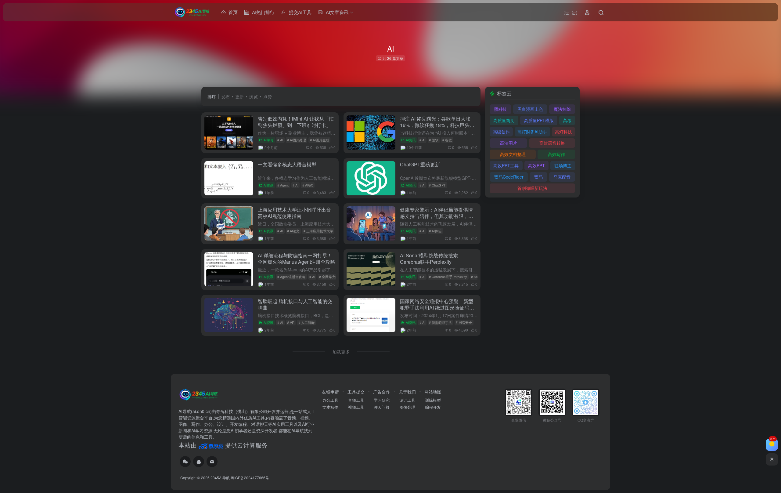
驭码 (538, 177)
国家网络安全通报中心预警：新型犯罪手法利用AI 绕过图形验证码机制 (437, 307)
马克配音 (561, 177)
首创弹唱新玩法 (532, 188)
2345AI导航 (220, 477)
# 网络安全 (464, 322)
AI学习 (268, 139)
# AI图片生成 (319, 139)
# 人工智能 (306, 322)
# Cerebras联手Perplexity (448, 276)
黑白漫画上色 (530, 109)
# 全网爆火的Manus (334, 276)
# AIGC (307, 185)
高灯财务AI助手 (532, 132)
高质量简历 (504, 120)
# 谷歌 (447, 139)
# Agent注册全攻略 (291, 276)
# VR (290, 322)
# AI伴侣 (435, 230)
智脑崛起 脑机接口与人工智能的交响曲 (295, 304)
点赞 (267, 96)
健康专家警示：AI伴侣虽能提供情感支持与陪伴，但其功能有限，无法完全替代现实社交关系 (436, 216)
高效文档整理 (513, 154)
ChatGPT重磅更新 (420, 164)
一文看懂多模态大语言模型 (287, 164)
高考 (567, 120)
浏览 (253, 96)
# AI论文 (293, 230)
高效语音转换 (552, 143)
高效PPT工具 (506, 165)
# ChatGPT (437, 185)
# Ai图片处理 (296, 139)
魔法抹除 (562, 109)
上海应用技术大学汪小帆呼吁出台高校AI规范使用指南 (294, 212)
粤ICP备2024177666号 (250, 477)
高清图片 (508, 143)
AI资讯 (411, 139)
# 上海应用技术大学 (318, 230)
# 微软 (433, 139)
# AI (280, 139)
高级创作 (501, 132)
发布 (225, 96)
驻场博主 (562, 165)
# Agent (283, 185)
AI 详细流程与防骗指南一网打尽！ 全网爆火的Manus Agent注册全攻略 (296, 258)
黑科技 (500, 109)
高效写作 (556, 154)
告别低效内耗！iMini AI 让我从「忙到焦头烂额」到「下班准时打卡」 (296, 122)
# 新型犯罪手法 (440, 322)
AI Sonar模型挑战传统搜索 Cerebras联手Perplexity (429, 258)
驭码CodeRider (509, 177)
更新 (239, 96)
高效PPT (536, 165)
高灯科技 (563, 132)
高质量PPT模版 (539, 120)
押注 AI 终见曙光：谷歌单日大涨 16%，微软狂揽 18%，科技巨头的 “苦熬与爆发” (437, 125)
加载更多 (341, 352)
